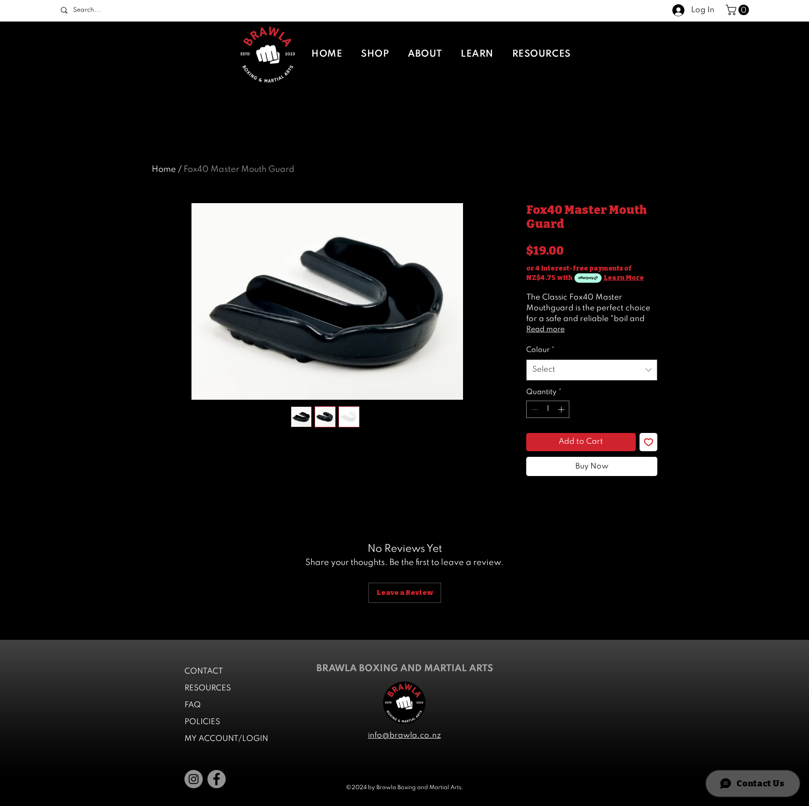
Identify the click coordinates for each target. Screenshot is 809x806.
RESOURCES (207, 688)
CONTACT (203, 671)
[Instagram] (193, 779)
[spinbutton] (547, 409)
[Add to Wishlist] (649, 442)
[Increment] (562, 409)
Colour (540, 350)
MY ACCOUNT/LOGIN (226, 739)
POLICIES (202, 722)
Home (164, 169)
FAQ (192, 705)
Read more (545, 329)
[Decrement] (533, 409)
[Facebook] (216, 779)
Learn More (623, 278)
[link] (738, 10)
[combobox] (591, 369)
